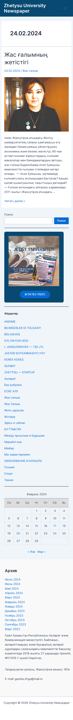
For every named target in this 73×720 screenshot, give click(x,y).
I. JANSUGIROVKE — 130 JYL (24, 347)
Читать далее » (14, 201)
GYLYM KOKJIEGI (16, 340)
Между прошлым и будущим (24, 435)
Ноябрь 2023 (14, 615)
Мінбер (9, 448)
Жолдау (9, 416)
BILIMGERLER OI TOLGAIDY (22, 328)
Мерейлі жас (13, 442)
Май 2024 (11, 588)
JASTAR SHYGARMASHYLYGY (24, 353)
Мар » (41, 552)
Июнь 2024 (12, 584)
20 (18, 533)
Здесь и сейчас (14, 423)
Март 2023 (12, 629)
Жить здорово (14, 410)
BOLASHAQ (12, 334)
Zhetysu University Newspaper (25, 8)
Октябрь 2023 (15, 620)
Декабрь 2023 (15, 611)
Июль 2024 (12, 579)
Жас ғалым (30, 71)
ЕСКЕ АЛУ (11, 391)
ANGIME (10, 321)
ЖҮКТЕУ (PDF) (35, 294)
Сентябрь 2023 (15, 624)
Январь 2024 (14, 606)
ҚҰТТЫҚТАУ (12, 429)
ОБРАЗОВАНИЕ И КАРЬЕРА (23, 461)
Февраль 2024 (15, 602)
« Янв (31, 552)
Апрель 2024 (14, 593)
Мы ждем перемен (17, 454)
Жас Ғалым (12, 404)
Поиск (8, 214)
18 (64, 526)
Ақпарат (10, 378)
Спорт (8, 473)
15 (36, 526)
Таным (8, 480)
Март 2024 (12, 597)
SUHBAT (10, 366)
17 (54, 526)
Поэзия (9, 467)
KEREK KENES (14, 359)
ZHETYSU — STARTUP (19, 372)
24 (54, 533)
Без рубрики (13, 385)
